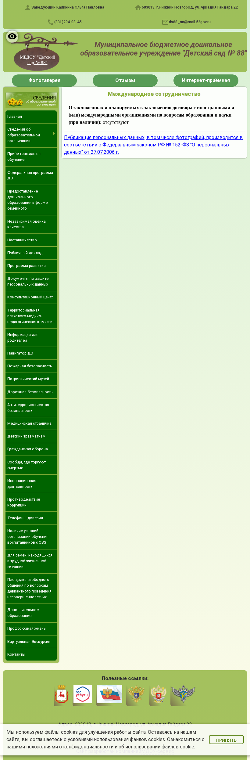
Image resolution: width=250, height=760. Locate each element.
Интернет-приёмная (206, 80)
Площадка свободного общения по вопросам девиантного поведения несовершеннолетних (29, 588)
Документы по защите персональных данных (27, 281)
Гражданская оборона (27, 449)
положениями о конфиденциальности (69, 747)
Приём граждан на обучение (24, 156)
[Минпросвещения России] (158, 695)
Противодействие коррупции (23, 502)
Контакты (16, 654)
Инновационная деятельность (21, 483)
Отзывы (125, 80)
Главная (14, 116)
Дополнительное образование (23, 612)
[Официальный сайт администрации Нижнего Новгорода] (62, 695)
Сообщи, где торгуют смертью (26, 465)
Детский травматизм (26, 436)
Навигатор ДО (20, 353)
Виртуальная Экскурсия (28, 641)
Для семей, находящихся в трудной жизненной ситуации (29, 561)
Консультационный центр (30, 297)
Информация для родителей (22, 337)
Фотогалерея (44, 80)
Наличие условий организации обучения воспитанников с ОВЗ (27, 536)
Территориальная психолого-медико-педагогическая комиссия (31, 316)
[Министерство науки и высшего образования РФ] (136, 695)
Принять (226, 740)
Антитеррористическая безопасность (28, 407)
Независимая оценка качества (26, 224)
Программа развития (26, 265)
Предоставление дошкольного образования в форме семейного (27, 200)
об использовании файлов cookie (156, 747)
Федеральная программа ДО (30, 175)
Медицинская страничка (29, 423)
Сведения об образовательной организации (23, 135)
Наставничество (22, 240)
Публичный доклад (24, 252)
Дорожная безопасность (30, 392)
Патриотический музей (28, 378)
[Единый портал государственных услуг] (83, 695)
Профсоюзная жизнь (26, 628)
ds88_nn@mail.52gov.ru (190, 22)
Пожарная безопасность (29, 366)
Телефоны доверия (25, 518)
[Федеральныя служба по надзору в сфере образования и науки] (183, 695)
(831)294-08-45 (67, 22)
